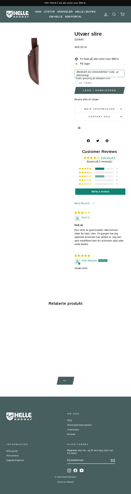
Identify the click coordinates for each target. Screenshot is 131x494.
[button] (85, 169)
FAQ (69, 420)
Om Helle (56, 16)
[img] (82, 212)
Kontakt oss (99, 116)
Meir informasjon (99, 109)
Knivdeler (65, 11)
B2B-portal (73, 16)
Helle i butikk (85, 11)
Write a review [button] (100, 191)
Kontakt (71, 434)
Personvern (12, 455)
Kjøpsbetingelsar (15, 460)
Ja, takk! (85, 83)
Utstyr (49, 11)
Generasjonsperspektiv (79, 425)
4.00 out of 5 (108, 158)
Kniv (38, 11)
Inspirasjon (73, 429)
